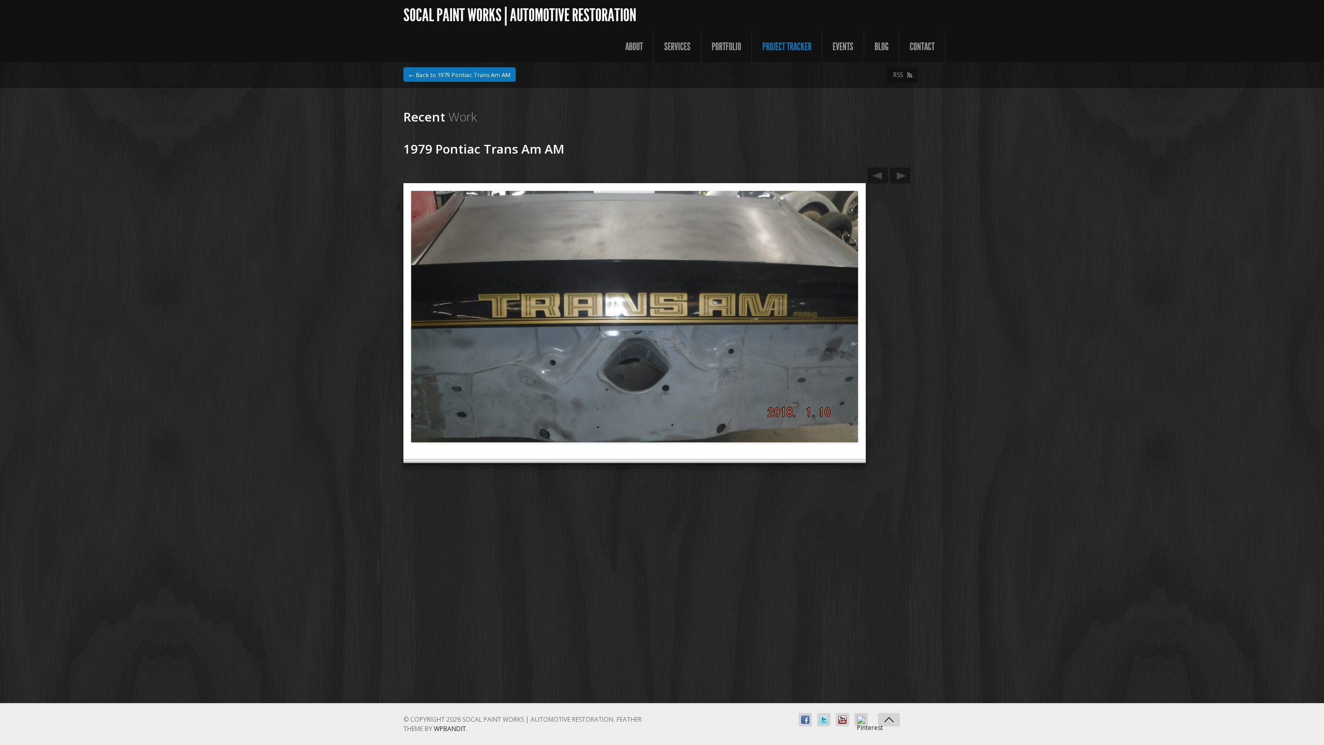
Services (677, 46)
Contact (922, 46)
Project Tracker (786, 46)
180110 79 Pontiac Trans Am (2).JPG (900, 176)
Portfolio (726, 46)
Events (843, 46)
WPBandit (450, 728)
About (634, 46)
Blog (882, 46)
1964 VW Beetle (878, 176)
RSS (898, 74)
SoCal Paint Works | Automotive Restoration (519, 15)
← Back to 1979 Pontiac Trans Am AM (459, 75)
